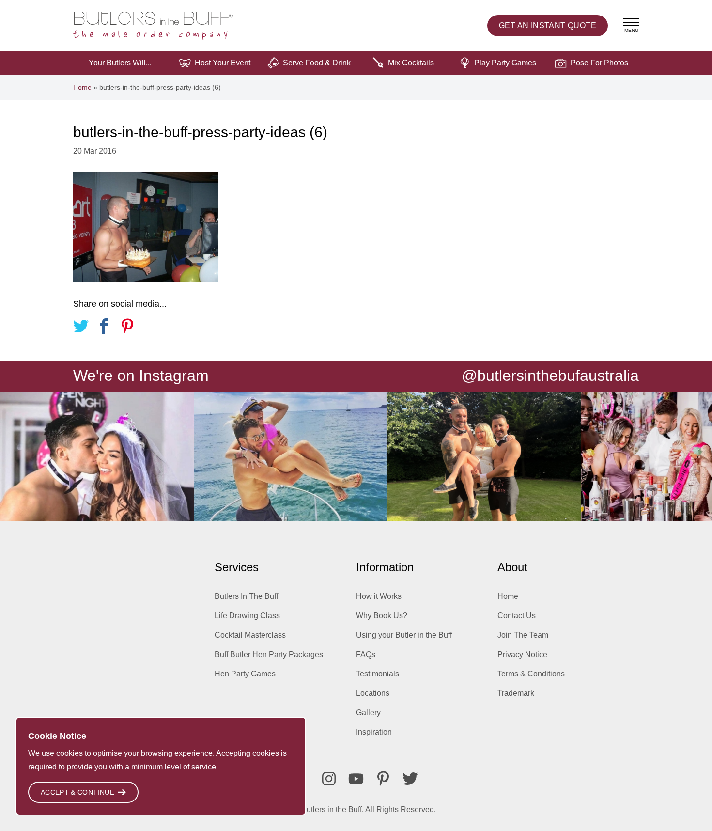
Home (82, 87)
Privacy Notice (522, 654)
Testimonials (377, 674)
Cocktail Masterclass (250, 635)
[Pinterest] (383, 778)
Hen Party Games (245, 674)
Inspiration (374, 732)
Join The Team (522, 635)
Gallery (368, 712)
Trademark (515, 693)
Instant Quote (547, 25)
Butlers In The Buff (246, 596)
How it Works (379, 596)
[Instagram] (329, 778)
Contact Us (516, 615)
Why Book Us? (381, 615)
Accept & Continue (77, 792)
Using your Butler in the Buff (404, 635)
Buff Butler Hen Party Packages (269, 654)
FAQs (365, 654)
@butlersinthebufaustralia (550, 375)
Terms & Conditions (531, 674)
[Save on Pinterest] (127, 327)
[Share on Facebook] (104, 327)
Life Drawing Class (247, 615)
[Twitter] (410, 778)
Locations (372, 693)
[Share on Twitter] (81, 327)
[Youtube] (356, 778)
